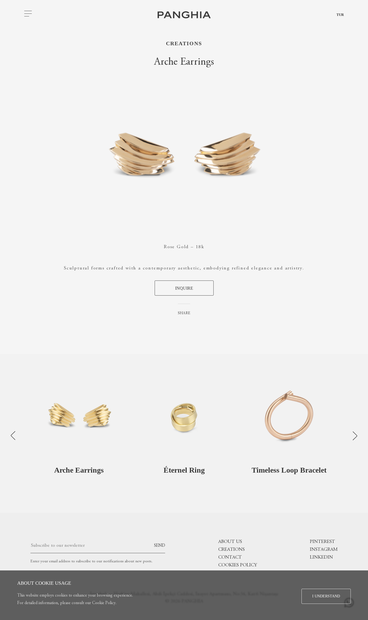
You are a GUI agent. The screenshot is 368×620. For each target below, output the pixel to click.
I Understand (326, 596)
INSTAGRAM (324, 549)
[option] (78, 433)
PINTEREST (322, 541)
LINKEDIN (321, 557)
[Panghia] (184, 14)
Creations (184, 43)
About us (230, 541)
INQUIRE (184, 288)
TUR (340, 15)
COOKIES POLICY (237, 565)
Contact (230, 557)
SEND (159, 545)
